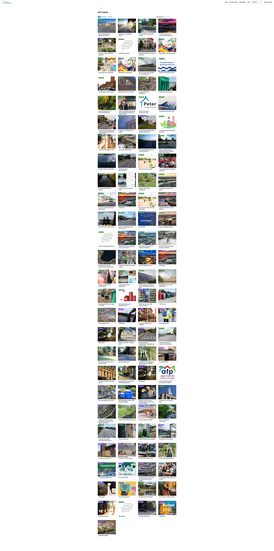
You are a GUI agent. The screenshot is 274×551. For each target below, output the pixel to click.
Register (270, 2)
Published (104, 16)
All (99, 16)
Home (101, 8)
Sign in (265, 2)
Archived (110, 16)
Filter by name (159, 16)
